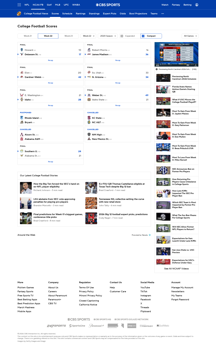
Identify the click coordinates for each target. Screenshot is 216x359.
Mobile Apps (24, 311)
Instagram (145, 295)
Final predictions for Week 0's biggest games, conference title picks (58, 216)
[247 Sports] (56, 325)
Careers (52, 291)
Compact (151, 36)
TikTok (143, 291)
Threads (144, 307)
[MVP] (131, 324)
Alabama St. (31, 156)
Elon (27, 73)
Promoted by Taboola (140, 235)
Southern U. (31, 151)
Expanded (130, 36)
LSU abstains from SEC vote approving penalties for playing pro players (54, 200)
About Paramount (57, 295)
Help (112, 287)
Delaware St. (31, 54)
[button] (19, 5)
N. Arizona (97, 77)
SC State (97, 118)
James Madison (100, 54)
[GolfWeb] (163, 325)
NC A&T (96, 122)
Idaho (28, 100)
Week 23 (69, 36)
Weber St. (97, 95)
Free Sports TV (25, 295)
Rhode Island (32, 118)
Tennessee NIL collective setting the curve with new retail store (121, 200)
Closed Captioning (89, 300)
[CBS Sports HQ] (102, 319)
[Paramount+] (96, 325)
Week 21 (28, 36)
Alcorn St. (30, 135)
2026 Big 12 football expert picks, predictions (123, 214)
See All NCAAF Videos (176, 268)
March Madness (25, 307)
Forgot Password (180, 299)
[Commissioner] (116, 324)
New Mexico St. (100, 139)
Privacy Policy (86, 291)
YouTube (145, 287)
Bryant (28, 122)
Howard (29, 50)
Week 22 (48, 36)
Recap (50, 60)
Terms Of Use (86, 287)
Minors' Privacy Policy (90, 295)
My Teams (176, 295)
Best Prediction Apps (28, 303)
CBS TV (52, 303)
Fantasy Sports (25, 291)
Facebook (145, 299)
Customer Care (118, 291)
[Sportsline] (77, 325)
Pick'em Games (25, 287)
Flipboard (145, 311)
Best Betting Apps (27, 299)
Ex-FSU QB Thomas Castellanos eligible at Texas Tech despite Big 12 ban (122, 185)
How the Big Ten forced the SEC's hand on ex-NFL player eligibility (56, 185)
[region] (176, 54)
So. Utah (96, 73)
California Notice (88, 304)
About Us (53, 287)
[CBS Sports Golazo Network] (131, 319)
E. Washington (32, 95)
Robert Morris (99, 50)
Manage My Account (182, 287)
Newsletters (177, 291)
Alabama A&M (32, 139)
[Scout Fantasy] (146, 325)
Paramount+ (54, 299)
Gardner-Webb (33, 77)
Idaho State (98, 100)
